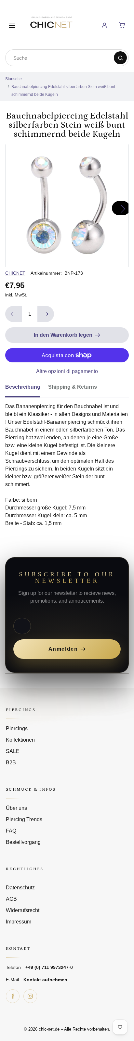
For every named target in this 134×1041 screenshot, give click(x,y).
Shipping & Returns (72, 387)
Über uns (16, 808)
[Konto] (104, 25)
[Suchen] (120, 57)
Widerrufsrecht (22, 910)
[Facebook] (13, 996)
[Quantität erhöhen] (46, 314)
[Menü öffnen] (12, 25)
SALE (13, 751)
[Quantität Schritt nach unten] (13, 314)
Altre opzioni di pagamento (67, 371)
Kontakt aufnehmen (45, 979)
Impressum (18, 921)
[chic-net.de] (51, 24)
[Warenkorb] (122, 25)
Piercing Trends (24, 819)
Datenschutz (20, 887)
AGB (11, 899)
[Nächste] (121, 208)
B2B (11, 762)
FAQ (11, 831)
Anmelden (63, 649)
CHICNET (15, 273)
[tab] (26, 389)
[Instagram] (30, 996)
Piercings (17, 728)
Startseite (13, 79)
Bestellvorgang (23, 842)
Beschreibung (22, 387)
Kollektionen (20, 740)
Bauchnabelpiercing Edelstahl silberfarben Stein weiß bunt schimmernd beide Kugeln (63, 90)
